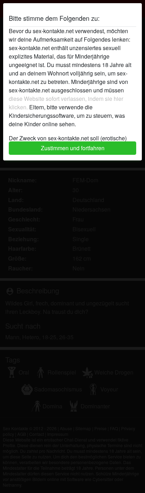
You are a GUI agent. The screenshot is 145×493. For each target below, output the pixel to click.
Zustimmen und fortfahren (73, 148)
